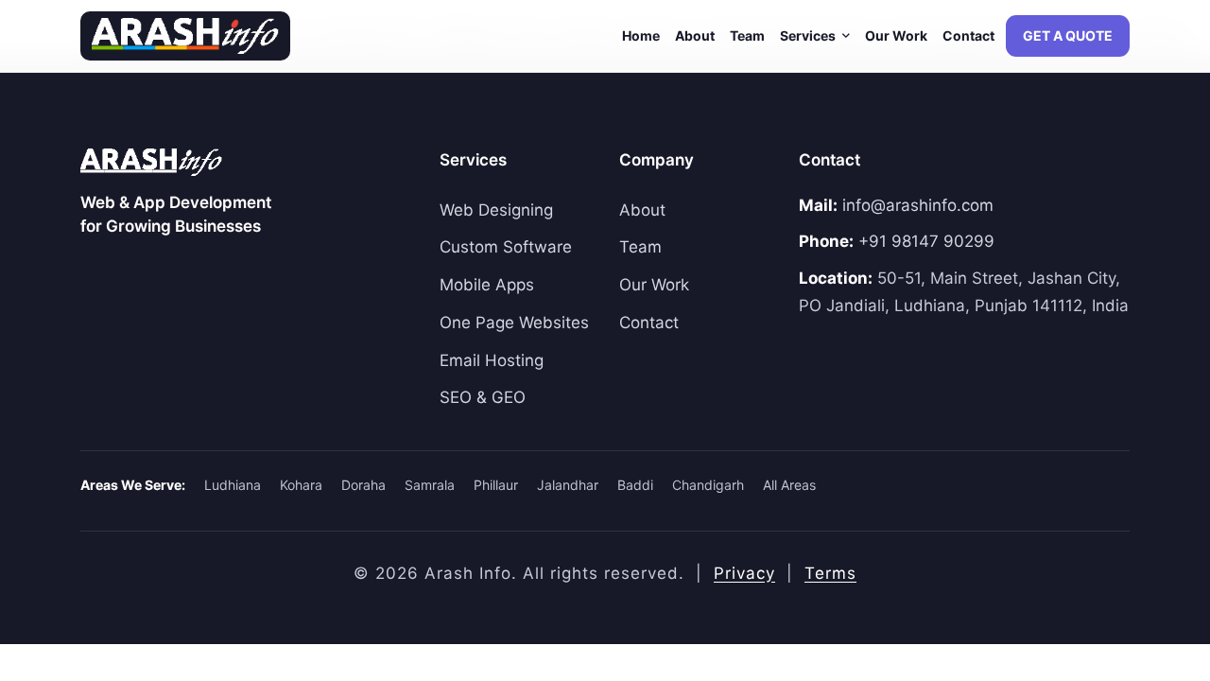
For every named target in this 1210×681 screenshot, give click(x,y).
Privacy (744, 573)
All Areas (789, 485)
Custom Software (506, 246)
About (695, 35)
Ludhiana (232, 485)
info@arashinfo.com (918, 205)
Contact (968, 35)
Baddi (635, 485)
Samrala (430, 485)
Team (747, 35)
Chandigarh (708, 485)
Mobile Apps (487, 284)
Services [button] (809, 35)
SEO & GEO (483, 397)
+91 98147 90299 (926, 241)
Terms (830, 573)
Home (641, 35)
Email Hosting (492, 360)
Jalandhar (567, 485)
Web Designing (496, 210)
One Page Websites (514, 322)
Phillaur (496, 485)
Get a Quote (1068, 35)
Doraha (363, 485)
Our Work (896, 35)
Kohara (301, 485)
